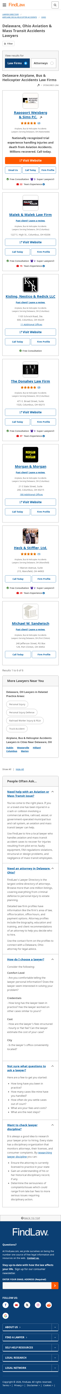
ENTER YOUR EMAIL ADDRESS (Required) (24, 1279)
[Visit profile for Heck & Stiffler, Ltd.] (30, 536)
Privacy (18, 1385)
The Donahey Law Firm (30, 381)
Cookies (47, 1385)
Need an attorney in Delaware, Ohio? (29, 870)
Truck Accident (17, 728)
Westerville (23, 747)
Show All (6, 769)
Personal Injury (17, 704)
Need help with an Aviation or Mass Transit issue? (28, 794)
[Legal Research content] (55, 1357)
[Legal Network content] (55, 1367)
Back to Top (32, 1218)
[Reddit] (49, 1305)
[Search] (55, 4)
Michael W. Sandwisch (30, 623)
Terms (6, 1385)
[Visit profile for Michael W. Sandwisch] (30, 611)
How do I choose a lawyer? (25, 959)
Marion (25, 751)
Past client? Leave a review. (30, 220)
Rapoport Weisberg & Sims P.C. (30, 114)
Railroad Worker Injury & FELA (25, 720)
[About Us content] (55, 1327)
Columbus (11, 751)
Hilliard (37, 747)
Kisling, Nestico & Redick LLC (30, 296)
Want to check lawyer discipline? (22, 1127)
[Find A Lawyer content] (55, 1337)
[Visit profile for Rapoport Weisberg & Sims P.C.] (30, 100)
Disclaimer (33, 1385)
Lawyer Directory (10, 14)
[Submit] (54, 1285)
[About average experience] (44, 184)
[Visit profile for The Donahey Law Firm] (30, 369)
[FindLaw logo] (18, 5)
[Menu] (4, 5)
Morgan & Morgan (30, 466)
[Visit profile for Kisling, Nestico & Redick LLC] (30, 284)
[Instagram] (38, 1305)
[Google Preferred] (6, 1316)
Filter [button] (10, 43)
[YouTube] (16, 1305)
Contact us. (33, 1258)
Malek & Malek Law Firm (30, 214)
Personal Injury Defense (21, 712)
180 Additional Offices (31, 494)
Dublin (9, 747)
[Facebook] (6, 1305)
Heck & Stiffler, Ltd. (30, 547)
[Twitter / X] (27, 1305)
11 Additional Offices (31, 324)
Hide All (20, 769)
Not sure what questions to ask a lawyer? (26, 1068)
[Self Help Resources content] (55, 1347)
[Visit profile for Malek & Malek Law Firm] (30, 203)
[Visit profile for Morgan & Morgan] (30, 454)
